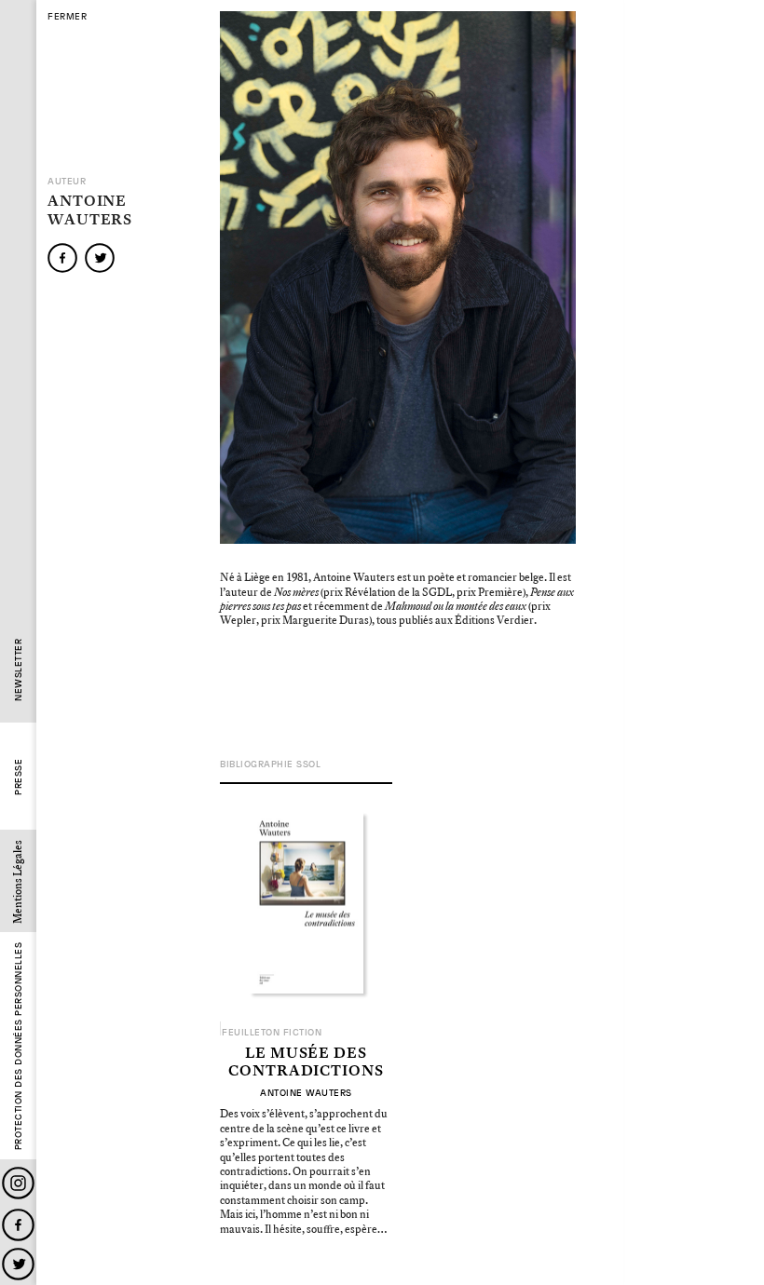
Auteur (67, 181)
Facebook (18, 1225)
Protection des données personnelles (18, 1046)
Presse (18, 777)
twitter (100, 258)
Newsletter (18, 670)
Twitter (18, 1264)
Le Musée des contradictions (306, 1063)
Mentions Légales (18, 882)
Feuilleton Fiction (271, 1032)
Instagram (18, 1183)
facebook (62, 258)
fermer (67, 16)
